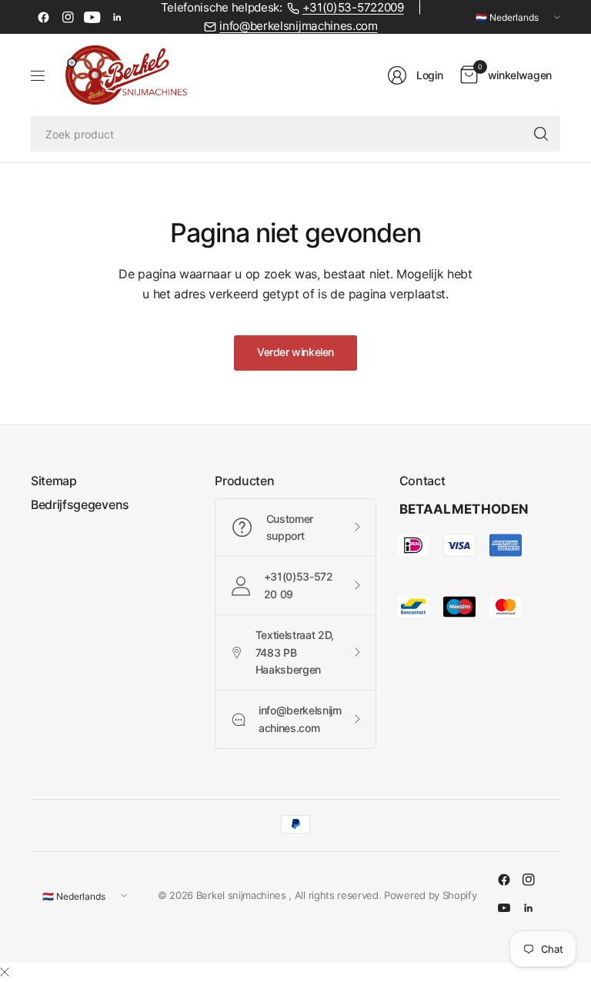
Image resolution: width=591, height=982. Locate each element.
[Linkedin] (117, 17)
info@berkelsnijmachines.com (298, 26)
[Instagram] (67, 17)
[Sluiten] (4, 972)
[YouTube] (92, 17)
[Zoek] (541, 133)
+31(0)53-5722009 (353, 8)
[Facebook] (43, 17)
